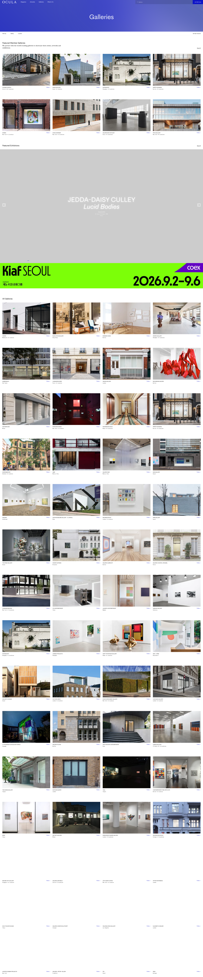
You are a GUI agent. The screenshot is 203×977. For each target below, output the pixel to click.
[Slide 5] (114, 260)
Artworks (32, 2)
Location (20, 33)
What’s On (50, 2)
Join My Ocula (198, 2)
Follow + (48, 87)
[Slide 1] (13, 260)
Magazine (23, 2)
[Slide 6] (139, 260)
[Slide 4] (89, 260)
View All (199, 48)
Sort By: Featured (197, 33)
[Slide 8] (189, 260)
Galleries (41, 2)
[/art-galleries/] (8, 2)
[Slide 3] (63, 260)
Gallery (12, 33)
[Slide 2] (38, 260)
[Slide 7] (164, 260)
